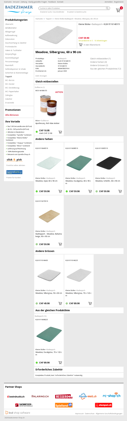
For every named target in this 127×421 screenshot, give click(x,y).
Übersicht (9, 24)
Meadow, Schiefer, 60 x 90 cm (107, 181)
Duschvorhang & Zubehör (16, 43)
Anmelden (109, 2)
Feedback (52, 2)
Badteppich (97, 24)
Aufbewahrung (11, 35)
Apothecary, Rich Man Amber (47, 123)
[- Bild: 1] (55, 34)
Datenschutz (90, 413)
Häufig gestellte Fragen (37, 2)
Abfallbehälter (11, 28)
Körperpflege (10, 54)
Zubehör (8, 99)
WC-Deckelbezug (12, 87)
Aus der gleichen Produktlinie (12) (105, 68)
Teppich (8, 76)
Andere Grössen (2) (99, 65)
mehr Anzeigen (41, 76)
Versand (16, 2)
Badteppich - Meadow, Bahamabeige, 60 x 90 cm (48, 235)
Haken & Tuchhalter (13, 50)
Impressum (79, 413)
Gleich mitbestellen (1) (100, 58)
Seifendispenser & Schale (15, 69)
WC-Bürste (9, 80)
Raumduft (9, 65)
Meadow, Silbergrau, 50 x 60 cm (48, 293)
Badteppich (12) (40, 316)
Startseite (8, 2)
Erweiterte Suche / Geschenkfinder (52, 12)
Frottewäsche (11, 46)
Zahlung (24, 2)
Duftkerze (45, 120)
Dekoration (10, 39)
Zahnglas (9, 95)
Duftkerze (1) (40, 87)
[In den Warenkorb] (60, 132)
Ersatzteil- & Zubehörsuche (76, 12)
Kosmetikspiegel (12, 57)
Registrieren (119, 2)
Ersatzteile (9, 102)
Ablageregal (10, 31)
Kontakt (60, 2)
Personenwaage (11, 61)
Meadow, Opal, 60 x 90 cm (46, 181)
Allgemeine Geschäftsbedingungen (109, 413)
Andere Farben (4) (98, 62)
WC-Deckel (9, 84)
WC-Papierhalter (12, 91)
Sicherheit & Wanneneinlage (16, 72)
